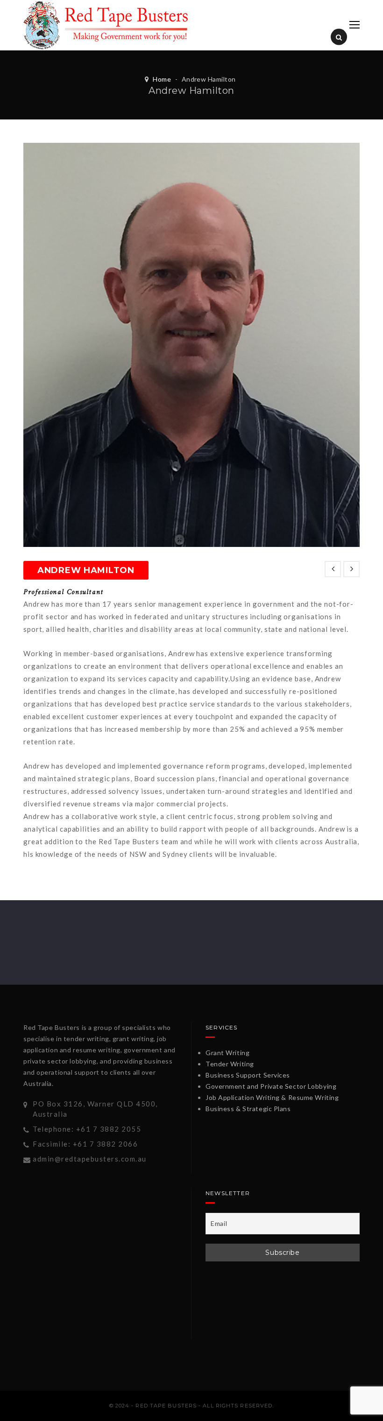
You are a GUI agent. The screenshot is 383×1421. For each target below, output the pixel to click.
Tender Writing (230, 1064)
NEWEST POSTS (333, 569)
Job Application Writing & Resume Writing (272, 1097)
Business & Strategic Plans (248, 1109)
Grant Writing (227, 1053)
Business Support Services (248, 1075)
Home (162, 79)
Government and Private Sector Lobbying (271, 1086)
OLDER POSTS (351, 569)
